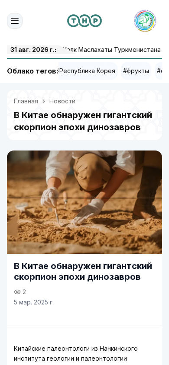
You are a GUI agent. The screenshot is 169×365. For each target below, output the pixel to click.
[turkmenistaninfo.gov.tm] (84, 21)
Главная (26, 101)
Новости (62, 101)
